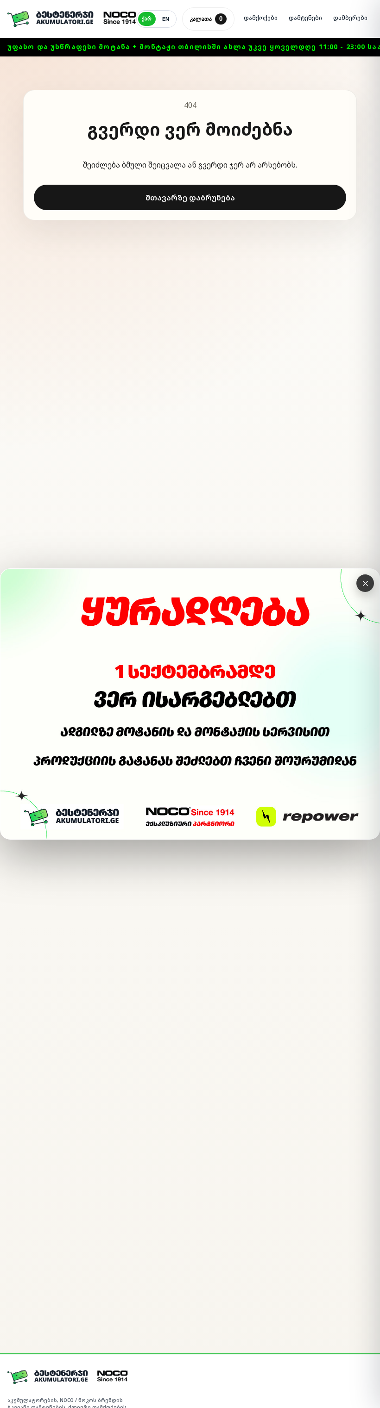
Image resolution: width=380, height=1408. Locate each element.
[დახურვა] (365, 583)
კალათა (206, 18)
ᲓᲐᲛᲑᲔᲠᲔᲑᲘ (350, 18)
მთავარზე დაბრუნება (190, 198)
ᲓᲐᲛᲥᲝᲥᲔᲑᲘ (261, 18)
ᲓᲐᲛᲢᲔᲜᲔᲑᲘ (305, 18)
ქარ (147, 18)
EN (165, 19)
